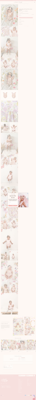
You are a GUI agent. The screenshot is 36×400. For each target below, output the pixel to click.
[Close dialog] (27, 193)
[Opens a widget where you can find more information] (34, 399)
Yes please (13, 205)
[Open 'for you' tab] (34, 397)
